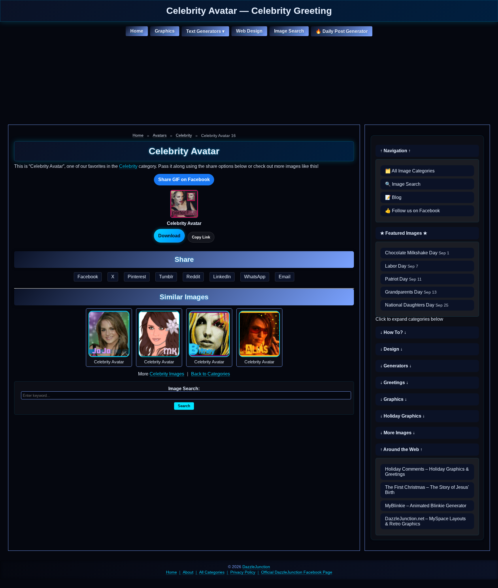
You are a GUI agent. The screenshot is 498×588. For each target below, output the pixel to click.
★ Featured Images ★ (403, 233)
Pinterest (137, 276)
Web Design (249, 31)
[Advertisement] (249, 81)
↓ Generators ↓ (396, 365)
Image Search (289, 31)
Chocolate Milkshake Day (417, 252)
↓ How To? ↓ (393, 332)
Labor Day (401, 266)
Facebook (88, 276)
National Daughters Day (416, 305)
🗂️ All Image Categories (410, 170)
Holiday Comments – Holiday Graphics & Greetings (427, 472)
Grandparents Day (411, 292)
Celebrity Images (167, 373)
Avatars (160, 135)
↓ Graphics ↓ (393, 399)
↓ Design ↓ (391, 349)
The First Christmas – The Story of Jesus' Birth (427, 490)
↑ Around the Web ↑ (401, 449)
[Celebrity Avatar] (108, 334)
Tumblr (166, 276)
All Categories (212, 572)
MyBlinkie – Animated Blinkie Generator (425, 505)
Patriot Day (403, 279)
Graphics (165, 31)
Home (136, 31)
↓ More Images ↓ (397, 432)
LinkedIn (222, 276)
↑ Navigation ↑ (395, 150)
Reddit (193, 276)
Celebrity (184, 135)
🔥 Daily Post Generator (342, 31)
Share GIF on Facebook (184, 179)
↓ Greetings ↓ (394, 382)
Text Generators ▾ (205, 31)
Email (284, 276)
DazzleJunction (256, 566)
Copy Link (201, 237)
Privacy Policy (242, 572)
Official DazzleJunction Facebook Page (296, 572)
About (188, 572)
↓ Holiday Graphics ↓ (402, 416)
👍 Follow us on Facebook (412, 210)
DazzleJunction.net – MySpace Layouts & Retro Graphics (425, 521)
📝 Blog (393, 197)
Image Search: (184, 388)
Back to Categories (210, 373)
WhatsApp (254, 276)
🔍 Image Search (402, 184)
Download (169, 235)
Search (184, 406)
